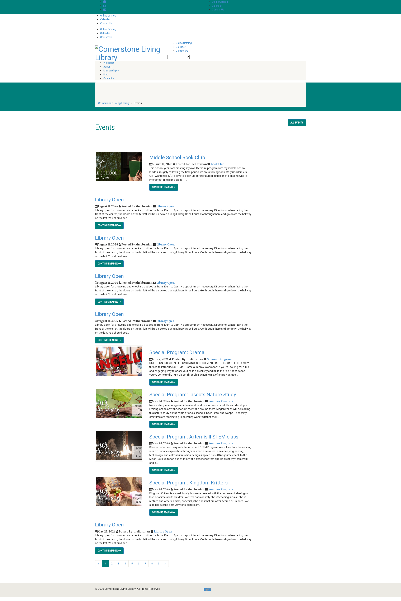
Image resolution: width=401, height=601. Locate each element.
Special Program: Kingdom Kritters (188, 483)
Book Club (217, 164)
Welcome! (108, 62)
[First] (98, 563)
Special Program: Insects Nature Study (192, 395)
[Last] (165, 563)
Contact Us (218, 9)
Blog (105, 74)
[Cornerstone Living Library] (128, 53)
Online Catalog (220, 1)
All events (297, 122)
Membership (110, 70)
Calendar (217, 5)
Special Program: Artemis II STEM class (193, 437)
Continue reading (162, 187)
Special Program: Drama (176, 352)
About (106, 66)
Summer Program (219, 359)
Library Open (109, 200)
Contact (107, 78)
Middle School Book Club (177, 157)
